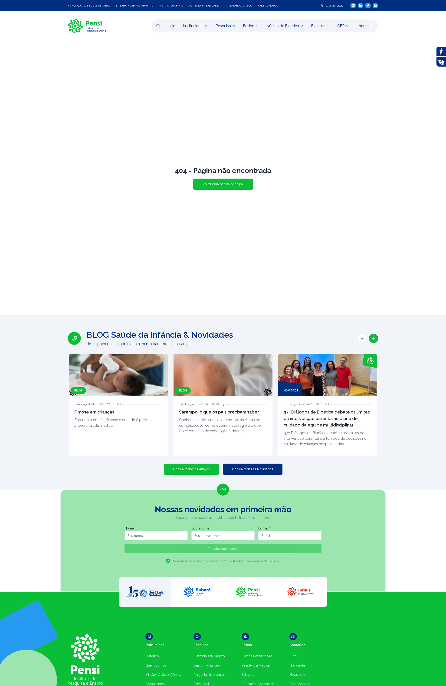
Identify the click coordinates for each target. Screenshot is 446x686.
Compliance (154, 684)
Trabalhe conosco (238, 5)
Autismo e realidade (203, 5)
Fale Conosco (299, 684)
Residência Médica (256, 665)
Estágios (248, 674)
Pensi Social (202, 684)
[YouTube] (375, 5)
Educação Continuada (258, 684)
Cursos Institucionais (257, 656)
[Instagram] (353, 5)
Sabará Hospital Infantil (134, 5)
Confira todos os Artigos (191, 469)
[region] (223, 393)
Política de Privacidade (243, 561)
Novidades (297, 665)
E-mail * (264, 528)
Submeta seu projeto (209, 656)
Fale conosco (268, 5)
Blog (293, 656)
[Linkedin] (360, 5)
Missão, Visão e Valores (163, 674)
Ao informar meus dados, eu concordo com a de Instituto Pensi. (226, 561)
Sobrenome (200, 528)
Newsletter (297, 674)
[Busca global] (158, 26)
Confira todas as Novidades (252, 469)
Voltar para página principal (223, 184)
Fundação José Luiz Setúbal (89, 5)
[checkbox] (168, 561)
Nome (129, 528)
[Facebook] (368, 5)
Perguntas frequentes (209, 674)
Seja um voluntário (207, 665)
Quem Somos (155, 665)
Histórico (152, 656)
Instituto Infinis (171, 5)
